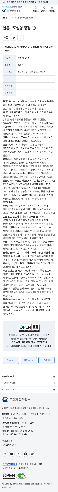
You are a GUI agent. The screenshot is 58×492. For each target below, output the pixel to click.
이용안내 (6, 441)
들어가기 (44, 11)
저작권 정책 (23, 464)
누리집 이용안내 (9, 468)
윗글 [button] (9, 360)
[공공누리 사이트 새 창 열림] (8, 476)
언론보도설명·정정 (25, 17)
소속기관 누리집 (9, 376)
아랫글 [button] (27, 360)
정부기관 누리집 (9, 389)
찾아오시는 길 (8, 445)
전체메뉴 (52, 11)
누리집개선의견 (23, 468)
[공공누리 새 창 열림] (29, 328)
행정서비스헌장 (36, 464)
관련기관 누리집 (9, 383)
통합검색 (36, 11)
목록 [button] (45, 360)
